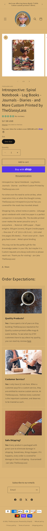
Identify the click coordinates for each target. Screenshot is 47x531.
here (29, 341)
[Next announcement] (42, 4)
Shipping (4, 124)
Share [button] (7, 267)
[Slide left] (18, 81)
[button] (5, 19)
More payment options (24, 176)
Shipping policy (37, 525)
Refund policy (39, 521)
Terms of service (24, 525)
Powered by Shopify (25, 521)
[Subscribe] (36, 490)
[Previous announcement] (5, 4)
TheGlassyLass (13, 521)
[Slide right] (29, 81)
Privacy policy (11, 525)
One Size (8, 141)
